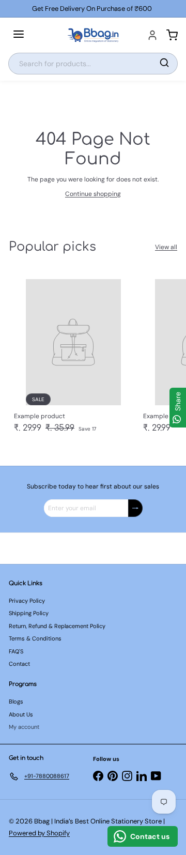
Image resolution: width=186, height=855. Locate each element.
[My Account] (152, 35)
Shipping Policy (29, 613)
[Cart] (172, 35)
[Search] (164, 63)
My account (24, 726)
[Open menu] (18, 35)
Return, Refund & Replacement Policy (57, 626)
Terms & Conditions (35, 638)
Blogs (16, 701)
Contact (19, 663)
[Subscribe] (135, 508)
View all (166, 247)
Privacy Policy (27, 600)
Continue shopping (93, 194)
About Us (21, 714)
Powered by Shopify (39, 833)
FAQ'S (16, 651)
